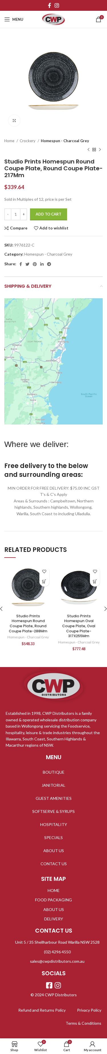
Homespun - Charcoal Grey (65, 140)
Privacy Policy (89, 1010)
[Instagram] (57, 985)
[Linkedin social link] (42, 264)
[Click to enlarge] (14, 120)
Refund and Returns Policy (42, 1010)
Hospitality (53, 824)
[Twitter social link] (27, 264)
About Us (53, 850)
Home (9, 140)
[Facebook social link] (49, 5)
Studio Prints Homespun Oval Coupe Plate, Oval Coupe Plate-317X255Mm (78, 626)
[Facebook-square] (49, 985)
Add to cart (48, 214)
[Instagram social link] (57, 5)
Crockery (28, 140)
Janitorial (53, 785)
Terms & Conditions (83, 1023)
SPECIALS (53, 837)
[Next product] (100, 149)
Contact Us (54, 863)
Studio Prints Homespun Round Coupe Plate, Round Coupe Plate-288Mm (28, 623)
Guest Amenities (54, 798)
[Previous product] (88, 149)
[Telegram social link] (49, 264)
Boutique (53, 772)
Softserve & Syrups (53, 811)
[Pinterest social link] (35, 264)
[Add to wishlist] (44, 572)
